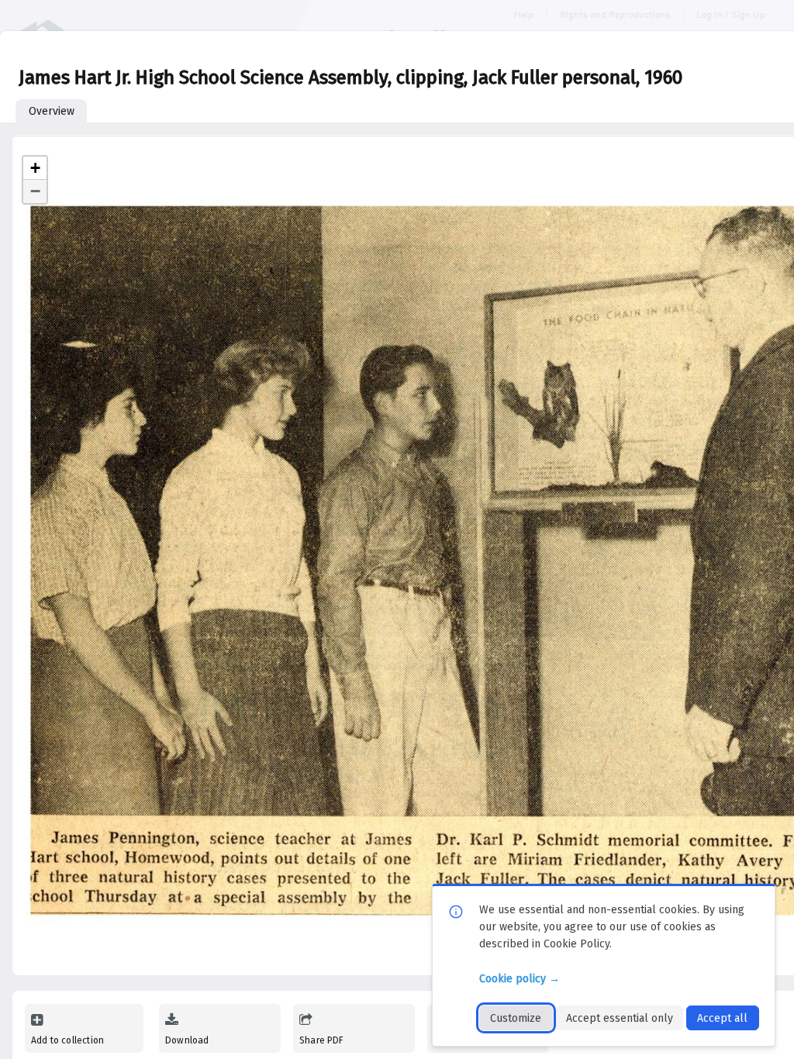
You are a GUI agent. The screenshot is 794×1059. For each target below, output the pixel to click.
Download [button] (187, 1040)
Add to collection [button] (67, 1040)
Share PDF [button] (321, 1040)
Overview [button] (51, 111)
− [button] (35, 191)
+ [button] (35, 168)
